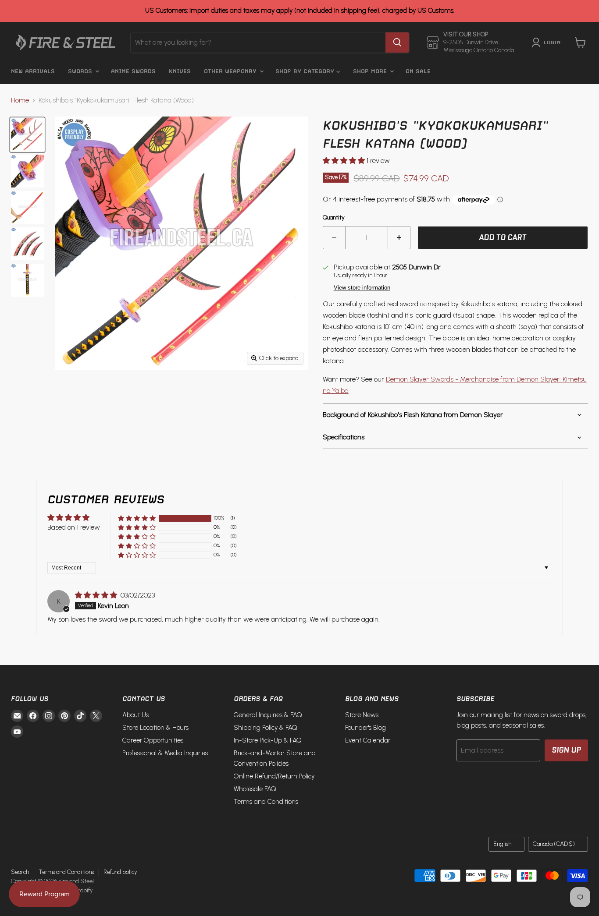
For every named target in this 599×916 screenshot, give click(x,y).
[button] (345, 160)
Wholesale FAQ (255, 789)
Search (20, 872)
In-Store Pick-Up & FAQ (268, 740)
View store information (362, 288)
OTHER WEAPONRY (231, 71)
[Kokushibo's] (27, 134)
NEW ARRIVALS (33, 71)
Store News (361, 715)
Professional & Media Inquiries (165, 753)
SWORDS (81, 71)
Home (20, 100)
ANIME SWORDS (133, 71)
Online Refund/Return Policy (274, 776)
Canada (554, 844)
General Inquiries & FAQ (268, 715)
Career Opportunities (152, 740)
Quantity (334, 217)
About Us (135, 715)
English (502, 844)
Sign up (566, 750)
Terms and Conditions (266, 802)
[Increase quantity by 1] (399, 238)
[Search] (397, 42)
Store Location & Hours (155, 728)
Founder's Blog (365, 728)
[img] (97, 595)
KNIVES (180, 71)
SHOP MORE (371, 71)
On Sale (418, 71)
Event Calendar (367, 740)
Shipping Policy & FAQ (265, 728)
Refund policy (120, 872)
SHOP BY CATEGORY (305, 71)
